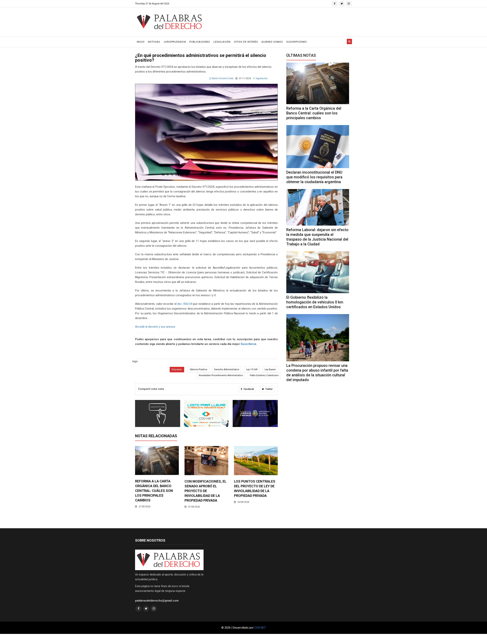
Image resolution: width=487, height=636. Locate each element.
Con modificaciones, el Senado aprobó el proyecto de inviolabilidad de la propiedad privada (205, 490)
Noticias (154, 41)
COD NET (260, 627)
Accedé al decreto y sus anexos (155, 326)
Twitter (269, 389)
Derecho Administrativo (226, 369)
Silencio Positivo (198, 369)
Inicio (141, 41)
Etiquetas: (177, 369)
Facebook (248, 389)
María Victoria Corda (222, 78)
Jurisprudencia (175, 41)
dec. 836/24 (184, 304)
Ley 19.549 (252, 369)
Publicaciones (199, 41)
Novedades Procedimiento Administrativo (221, 375)
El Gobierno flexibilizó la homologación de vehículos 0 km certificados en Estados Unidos (314, 302)
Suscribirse (248, 344)
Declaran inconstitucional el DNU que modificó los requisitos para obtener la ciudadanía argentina (314, 177)
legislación (261, 78)
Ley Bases (270, 369)
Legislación (222, 41)
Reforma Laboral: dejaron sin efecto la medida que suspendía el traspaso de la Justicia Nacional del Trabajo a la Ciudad (317, 236)
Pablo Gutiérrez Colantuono (264, 375)
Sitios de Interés (246, 41)
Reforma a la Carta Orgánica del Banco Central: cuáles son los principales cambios (154, 490)
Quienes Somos (272, 41)
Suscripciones (296, 41)
